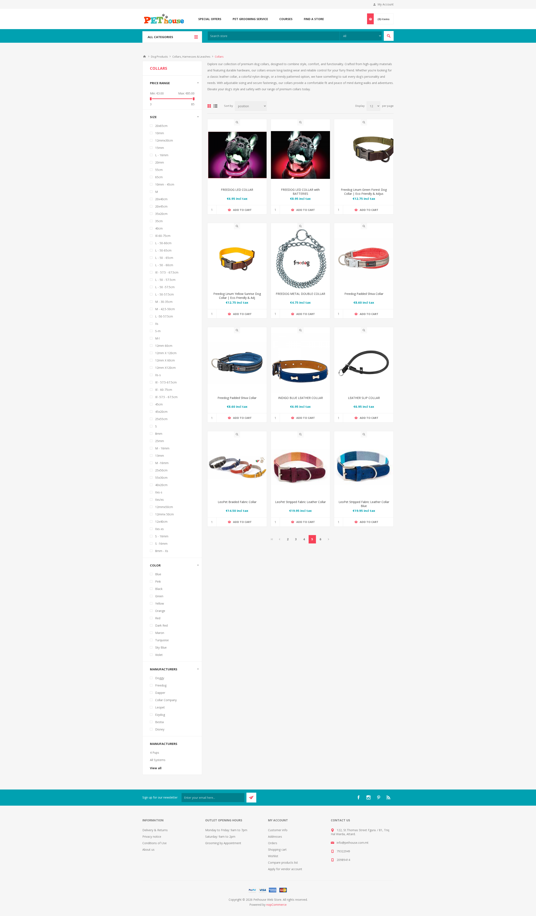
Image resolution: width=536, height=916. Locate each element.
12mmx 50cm (164, 514)
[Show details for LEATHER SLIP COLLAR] (363, 363)
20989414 (343, 860)
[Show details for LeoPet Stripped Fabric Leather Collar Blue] (363, 467)
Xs (156, 324)
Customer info (277, 830)
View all (155, 768)
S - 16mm (161, 536)
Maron (159, 633)
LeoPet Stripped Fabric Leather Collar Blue (364, 504)
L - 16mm (161, 155)
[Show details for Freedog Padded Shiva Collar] (363, 259)
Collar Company (166, 700)
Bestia (159, 722)
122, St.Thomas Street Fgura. (356, 830)
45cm (159, 404)
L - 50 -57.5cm (165, 287)
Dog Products (159, 56)
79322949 (343, 851)
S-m (158, 331)
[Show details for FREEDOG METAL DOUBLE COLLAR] (300, 259)
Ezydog (160, 715)
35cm (159, 221)
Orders (272, 843)
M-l (157, 338)
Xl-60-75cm (162, 236)
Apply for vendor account (285, 869)
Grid (209, 106)
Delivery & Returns (155, 830)
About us (148, 849)
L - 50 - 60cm (164, 265)
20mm (159, 162)
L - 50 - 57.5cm (165, 280)
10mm (159, 133)
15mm (159, 148)
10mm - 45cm (164, 184)
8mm (158, 434)
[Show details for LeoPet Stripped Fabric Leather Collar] (300, 467)
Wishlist (273, 856)
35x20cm (161, 214)
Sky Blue (161, 647)
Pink (158, 581)
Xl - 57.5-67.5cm (166, 382)
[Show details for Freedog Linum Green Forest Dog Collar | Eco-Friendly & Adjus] (363, 155)
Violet (159, 655)
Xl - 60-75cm (163, 390)
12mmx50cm (164, 507)
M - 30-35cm (164, 302)
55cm (159, 170)
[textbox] (274, 35)
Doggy (159, 678)
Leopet (160, 707)
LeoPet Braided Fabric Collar (237, 502)
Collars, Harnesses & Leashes (191, 56)
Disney (159, 729)
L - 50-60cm (163, 243)
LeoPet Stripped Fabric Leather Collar (300, 502)
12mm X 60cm (165, 360)
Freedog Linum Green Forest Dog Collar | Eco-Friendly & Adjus (364, 192)
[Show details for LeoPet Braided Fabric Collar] (237, 467)
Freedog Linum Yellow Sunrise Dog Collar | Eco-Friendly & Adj (237, 296)
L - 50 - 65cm (164, 258)
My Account (386, 4)
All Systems (157, 760)
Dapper (160, 693)
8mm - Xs (161, 551)
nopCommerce (276, 905)
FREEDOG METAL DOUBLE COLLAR (300, 294)
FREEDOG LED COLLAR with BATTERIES (300, 192)
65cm (159, 177)
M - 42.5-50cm (165, 309)
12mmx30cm (164, 140)
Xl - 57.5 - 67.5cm (166, 272)
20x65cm (161, 126)
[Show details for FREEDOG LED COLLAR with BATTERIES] (300, 155)
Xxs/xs (159, 500)
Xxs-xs (159, 529)
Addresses (275, 837)
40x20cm (161, 485)
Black (158, 589)
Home (144, 56)
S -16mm (161, 544)
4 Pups (154, 753)
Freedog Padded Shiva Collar (363, 294)
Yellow (159, 603)
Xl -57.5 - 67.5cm (166, 397)
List (215, 106)
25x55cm (161, 419)
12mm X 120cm (166, 353)
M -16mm (162, 463)
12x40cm (161, 522)
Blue (158, 574)
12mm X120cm (165, 368)
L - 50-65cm (163, 250)
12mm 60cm (163, 346)
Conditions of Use (154, 843)
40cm (159, 228)
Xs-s (158, 375)
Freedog (160, 685)
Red (157, 618)
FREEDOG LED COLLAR (237, 190)
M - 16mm (162, 448)
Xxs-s (158, 492)
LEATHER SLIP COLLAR (364, 398)
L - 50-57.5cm (164, 294)
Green (159, 596)
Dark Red (161, 625)
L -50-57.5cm (164, 316)
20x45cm (161, 206)
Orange (160, 611)
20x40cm (161, 199)
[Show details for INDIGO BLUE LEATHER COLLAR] (300, 363)
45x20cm (161, 412)
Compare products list (283, 862)
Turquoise (162, 640)
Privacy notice (151, 837)
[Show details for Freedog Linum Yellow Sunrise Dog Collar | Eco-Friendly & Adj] (237, 259)
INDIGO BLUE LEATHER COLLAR (300, 398)
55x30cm (161, 478)
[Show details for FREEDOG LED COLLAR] (237, 155)
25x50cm (161, 470)
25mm (159, 441)
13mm (159, 456)
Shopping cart (277, 849)
